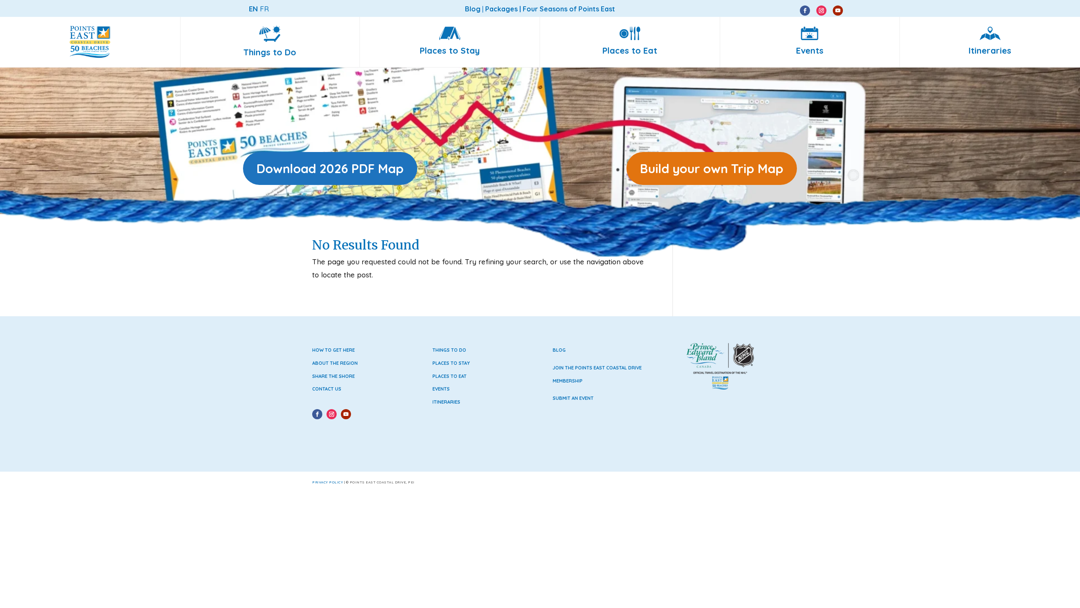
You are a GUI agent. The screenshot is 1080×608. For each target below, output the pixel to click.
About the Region (335, 363)
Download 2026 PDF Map (330, 168)
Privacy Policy (327, 482)
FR (264, 8)
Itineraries (446, 402)
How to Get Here (333, 350)
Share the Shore (333, 376)
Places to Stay (451, 363)
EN (253, 8)
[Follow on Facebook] (805, 10)
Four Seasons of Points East (569, 9)
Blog (559, 350)
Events (441, 389)
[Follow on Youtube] (838, 10)
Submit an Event (573, 398)
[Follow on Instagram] (821, 10)
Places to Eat (449, 376)
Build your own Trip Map (711, 168)
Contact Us (326, 389)
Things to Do (449, 350)
